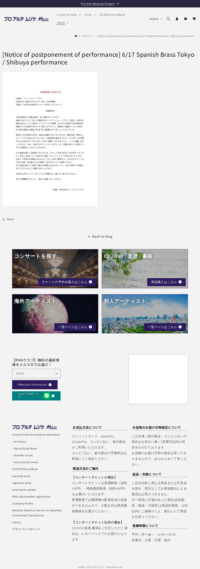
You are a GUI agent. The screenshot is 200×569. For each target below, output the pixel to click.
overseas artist (21, 476)
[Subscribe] (56, 373)
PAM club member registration (31, 496)
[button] (68, 15)
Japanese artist (22, 483)
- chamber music (22, 455)
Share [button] (10, 219)
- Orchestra (19, 441)
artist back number (24, 489)
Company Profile (22, 503)
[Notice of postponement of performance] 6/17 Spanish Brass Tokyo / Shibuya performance (145, 35)
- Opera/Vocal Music (24, 448)
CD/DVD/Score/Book (25, 469)
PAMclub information (32, 384)
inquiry (16, 522)
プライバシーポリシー (26, 529)
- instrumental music (25, 462)
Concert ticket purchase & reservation (36, 434)
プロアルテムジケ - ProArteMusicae (104, 567)
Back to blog (102, 236)
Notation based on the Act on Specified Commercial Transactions (37, 513)
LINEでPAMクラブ (28, 395)
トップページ (85, 35)
